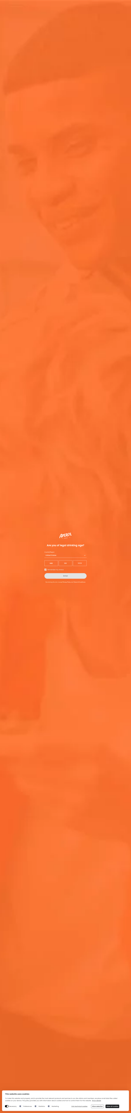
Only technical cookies (79, 1106)
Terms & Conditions (79, 582)
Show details (96, 1101)
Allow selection (97, 1106)
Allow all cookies (112, 1106)
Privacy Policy (67, 582)
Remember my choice (55, 570)
